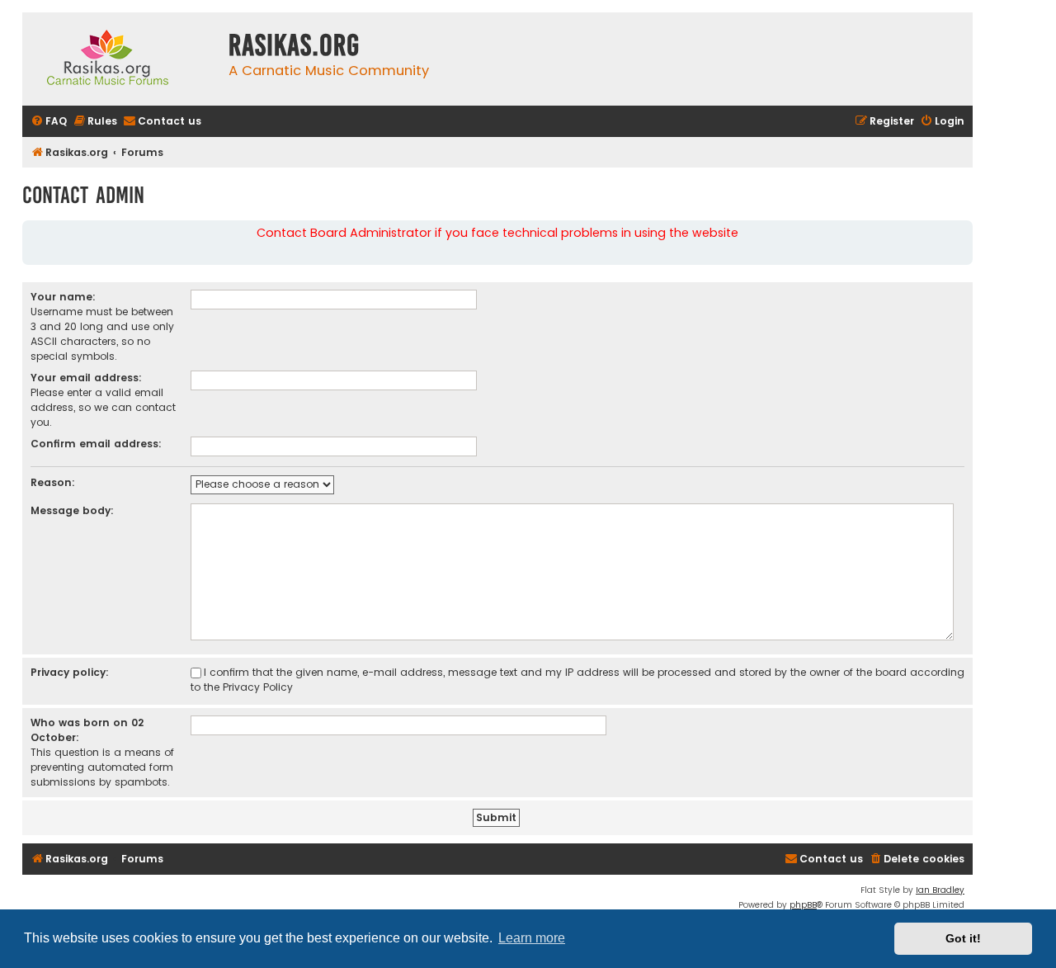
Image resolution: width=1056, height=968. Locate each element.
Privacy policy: (70, 672)
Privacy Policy (258, 687)
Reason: (53, 482)
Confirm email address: (96, 444)
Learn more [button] (531, 938)
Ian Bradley (940, 890)
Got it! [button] (963, 938)
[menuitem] (49, 122)
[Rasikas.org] (121, 59)
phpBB (803, 905)
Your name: (63, 297)
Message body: (72, 510)
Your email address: (86, 378)
